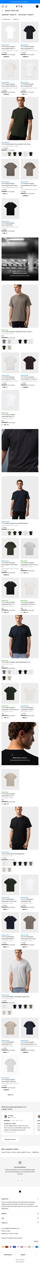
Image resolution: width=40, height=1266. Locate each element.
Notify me (10, 1094)
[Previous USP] (18, 1180)
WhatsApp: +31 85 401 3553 (10, 1233)
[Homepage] (20, 6)
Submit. (36, 1241)
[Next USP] (22, 1180)
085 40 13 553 (6, 1231)
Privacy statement (20, 1261)
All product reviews (10, 1139)
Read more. (5, 1208)
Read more (35, 1152)
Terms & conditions (20, 1259)
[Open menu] (3, 6)
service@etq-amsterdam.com (10, 1228)
